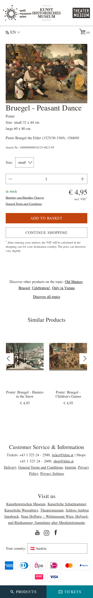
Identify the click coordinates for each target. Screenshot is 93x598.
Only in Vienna (63, 287)
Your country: (16, 548)
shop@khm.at (63, 461)
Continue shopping (46, 232)
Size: (9, 162)
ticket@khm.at (62, 454)
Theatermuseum (52, 510)
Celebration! (41, 287)
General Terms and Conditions (24, 204)
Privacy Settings (52, 473)
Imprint (70, 467)
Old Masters (73, 281)
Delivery (10, 467)
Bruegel (24, 287)
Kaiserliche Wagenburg (21, 510)
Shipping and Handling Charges (25, 197)
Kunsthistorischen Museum (25, 503)
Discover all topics (46, 296)
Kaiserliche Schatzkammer (67, 503)
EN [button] (13, 32)
